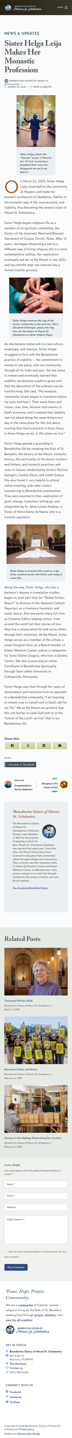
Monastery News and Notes (20, 1069)
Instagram (16, 1397)
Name (11, 1184)
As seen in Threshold (21, 764)
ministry (50, 1315)
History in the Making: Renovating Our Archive (32, 1138)
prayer (38, 1315)
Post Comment (16, 1267)
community (25, 1305)
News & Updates (42, 87)
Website (11, 1207)
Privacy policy (26, 1429)
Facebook (15, 1392)
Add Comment (15, 1219)
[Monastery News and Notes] (36, 1040)
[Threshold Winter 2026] (36, 971)
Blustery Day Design (29, 1433)
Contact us (16, 1368)
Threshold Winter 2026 (18, 1001)
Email (11, 1195)
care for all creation (19, 1320)
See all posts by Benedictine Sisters (30, 888)
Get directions (18, 1363)
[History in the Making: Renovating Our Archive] (36, 1109)
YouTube (15, 1402)
